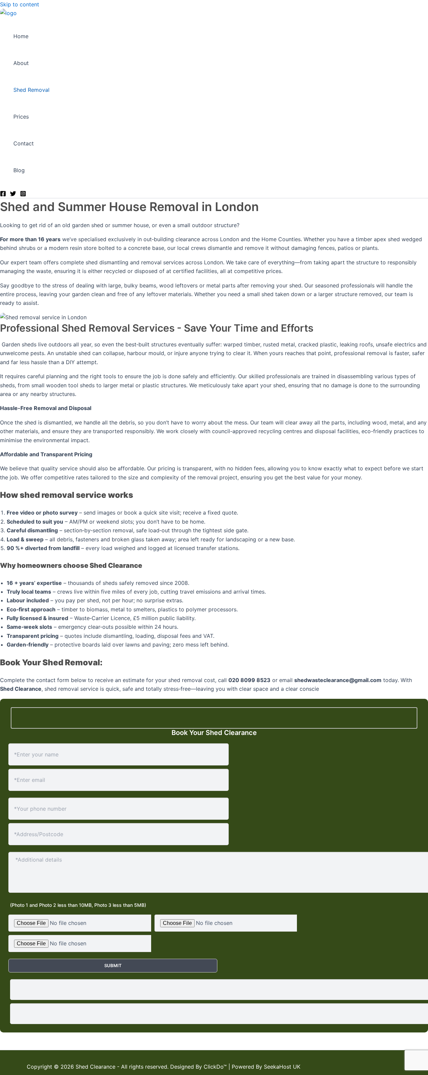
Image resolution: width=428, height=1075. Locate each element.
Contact (23, 143)
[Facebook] (3, 194)
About (21, 63)
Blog (19, 170)
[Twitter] (13, 194)
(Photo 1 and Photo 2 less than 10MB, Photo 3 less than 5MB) (78, 905)
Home (20, 36)
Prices (21, 117)
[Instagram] (23, 194)
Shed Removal (31, 90)
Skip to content (19, 4)
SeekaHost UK (282, 1066)
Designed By (187, 1066)
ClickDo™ (215, 1066)
